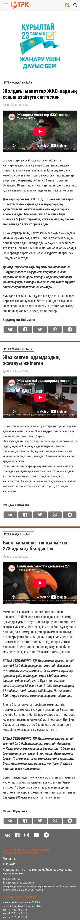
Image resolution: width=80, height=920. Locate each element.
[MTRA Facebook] (17, 835)
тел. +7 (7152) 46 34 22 (15, 913)
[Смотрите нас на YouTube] (36, 835)
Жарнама (9, 864)
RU (68, 5)
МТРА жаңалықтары (18, 82)
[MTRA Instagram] (26, 835)
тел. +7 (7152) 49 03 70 (15, 917)
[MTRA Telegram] (46, 835)
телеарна (9, 859)
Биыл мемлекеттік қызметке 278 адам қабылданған (36, 546)
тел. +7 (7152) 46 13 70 (15, 909)
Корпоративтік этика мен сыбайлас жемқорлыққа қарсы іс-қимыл (37, 871)
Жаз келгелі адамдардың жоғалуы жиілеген (31, 360)
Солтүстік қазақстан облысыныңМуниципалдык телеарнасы (26, 851)
